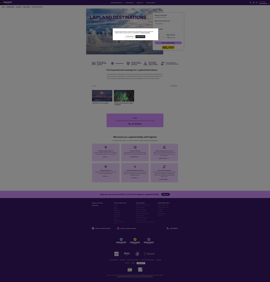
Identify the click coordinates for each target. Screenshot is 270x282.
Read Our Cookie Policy (145, 32)
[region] (135, 34)
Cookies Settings (130, 36)
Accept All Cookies (140, 36)
